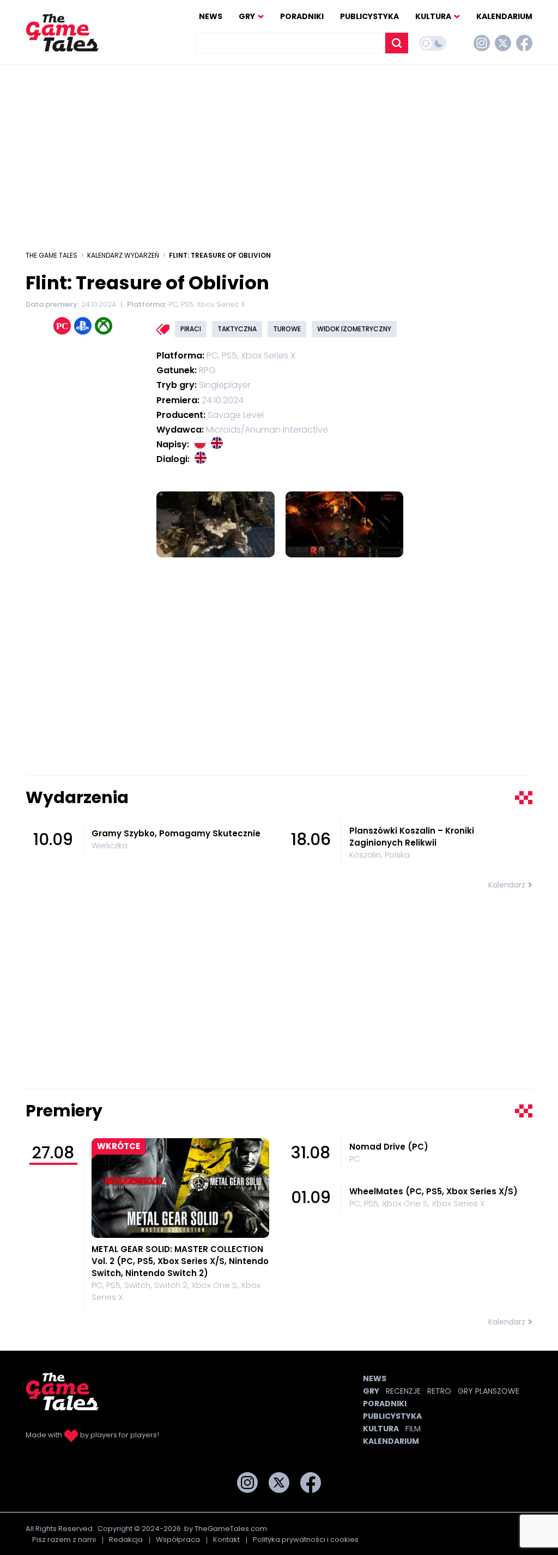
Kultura (433, 16)
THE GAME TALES (51, 255)
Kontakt (226, 1539)
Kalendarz (506, 884)
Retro (439, 1391)
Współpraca (178, 1539)
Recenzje (403, 1391)
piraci (190, 328)
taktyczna (237, 328)
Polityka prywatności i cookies (306, 1539)
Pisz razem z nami (64, 1539)
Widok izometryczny (354, 328)
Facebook (524, 43)
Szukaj (396, 43)
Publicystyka (369, 16)
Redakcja (126, 1539)
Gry (247, 16)
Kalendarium (504, 16)
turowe (287, 328)
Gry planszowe (488, 1391)
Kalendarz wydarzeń (123, 255)
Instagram (482, 43)
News (210, 16)
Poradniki (302, 16)
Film (413, 1428)
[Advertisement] (279, 152)
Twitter (503, 43)
